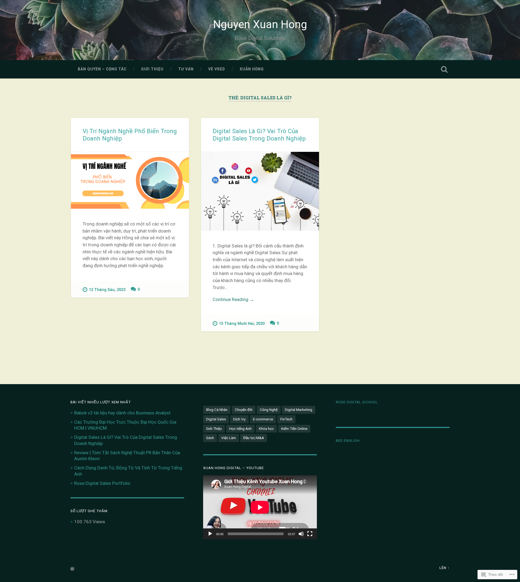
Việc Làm (228, 438)
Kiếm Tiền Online (294, 428)
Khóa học (266, 428)
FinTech (286, 419)
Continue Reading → (233, 299)
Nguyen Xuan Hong (260, 24)
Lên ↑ (444, 568)
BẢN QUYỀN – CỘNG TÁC (102, 69)
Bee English (348, 440)
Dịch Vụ (239, 419)
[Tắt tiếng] (301, 534)
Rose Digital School (357, 402)
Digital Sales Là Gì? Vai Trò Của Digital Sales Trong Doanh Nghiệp (259, 134)
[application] (260, 507)
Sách (210, 438)
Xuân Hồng (252, 69)
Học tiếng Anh (240, 428)
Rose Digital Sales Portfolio (102, 483)
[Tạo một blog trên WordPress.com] (72, 569)
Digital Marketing (298, 409)
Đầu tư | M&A (253, 438)
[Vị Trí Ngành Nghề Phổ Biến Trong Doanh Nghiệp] (130, 180)
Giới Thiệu (152, 69)
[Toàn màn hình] (310, 534)
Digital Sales (216, 419)
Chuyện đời (243, 409)
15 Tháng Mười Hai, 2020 (242, 323)
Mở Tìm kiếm (444, 69)
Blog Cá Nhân (216, 409)
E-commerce (263, 419)
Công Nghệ (269, 409)
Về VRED (216, 69)
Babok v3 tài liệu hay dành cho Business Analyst (122, 413)
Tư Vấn (186, 69)
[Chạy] (210, 534)
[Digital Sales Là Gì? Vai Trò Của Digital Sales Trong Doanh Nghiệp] (260, 191)
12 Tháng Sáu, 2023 (107, 289)
